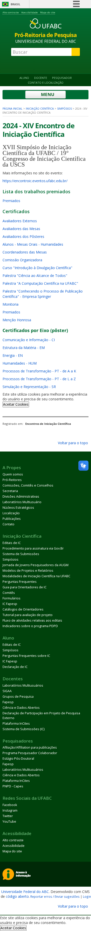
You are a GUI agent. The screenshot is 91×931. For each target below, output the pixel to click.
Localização (11, 513)
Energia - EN (13, 355)
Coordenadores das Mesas (25, 252)
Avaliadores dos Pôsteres (23, 236)
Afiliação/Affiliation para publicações (30, 747)
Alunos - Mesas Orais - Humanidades (33, 244)
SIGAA (7, 691)
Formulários (11, 598)
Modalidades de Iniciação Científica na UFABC (36, 576)
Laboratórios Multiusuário (22, 502)
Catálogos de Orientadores (23, 609)
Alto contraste (11, 12)
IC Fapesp (10, 604)
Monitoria (10, 304)
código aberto (17, 896)
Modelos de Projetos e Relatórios (28, 570)
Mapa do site (47, 12)
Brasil (15, 4)
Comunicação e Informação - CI (29, 339)
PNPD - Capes (13, 786)
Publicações (12, 519)
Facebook (10, 805)
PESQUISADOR (62, 78)
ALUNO (24, 78)
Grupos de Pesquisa (18, 696)
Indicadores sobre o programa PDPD (30, 626)
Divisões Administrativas (21, 496)
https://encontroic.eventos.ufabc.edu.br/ (35, 180)
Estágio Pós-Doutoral (18, 758)
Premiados (11, 200)
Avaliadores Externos (20, 220)
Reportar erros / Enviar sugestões (55, 896)
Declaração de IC (15, 667)
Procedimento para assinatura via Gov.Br (33, 548)
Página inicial (12, 108)
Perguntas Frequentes (20, 582)
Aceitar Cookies (16, 404)
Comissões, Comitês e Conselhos (28, 485)
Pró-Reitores (12, 480)
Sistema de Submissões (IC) (23, 729)
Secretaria (10, 491)
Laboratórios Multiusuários (23, 685)
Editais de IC (12, 543)
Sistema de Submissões (21, 554)
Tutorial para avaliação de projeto (28, 615)
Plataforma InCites (16, 723)
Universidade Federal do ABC (25, 891)
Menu (47, 94)
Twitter (8, 816)
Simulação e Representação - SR (29, 386)
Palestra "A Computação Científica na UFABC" (40, 283)
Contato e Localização (45, 82)
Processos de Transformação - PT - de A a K (39, 371)
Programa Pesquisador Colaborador (30, 753)
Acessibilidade (29, 12)
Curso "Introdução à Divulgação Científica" (37, 267)
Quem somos (13, 474)
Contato (8, 524)
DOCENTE (40, 78)
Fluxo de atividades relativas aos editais (32, 620)
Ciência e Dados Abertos (21, 707)
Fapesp (8, 702)
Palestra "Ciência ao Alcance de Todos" (35, 275)
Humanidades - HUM (20, 363)
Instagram (10, 810)
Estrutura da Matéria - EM (24, 347)
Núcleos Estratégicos (18, 507)
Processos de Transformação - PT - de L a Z (39, 378)
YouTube (9, 821)
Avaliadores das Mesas (21, 228)
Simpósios (64, 108)
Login (87, 896)
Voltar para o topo (72, 442)
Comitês (9, 593)
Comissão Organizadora (22, 260)
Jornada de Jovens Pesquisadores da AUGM (36, 565)
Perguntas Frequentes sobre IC (26, 656)
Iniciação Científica (40, 108)
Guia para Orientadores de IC (25, 587)
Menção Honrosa (17, 319)
